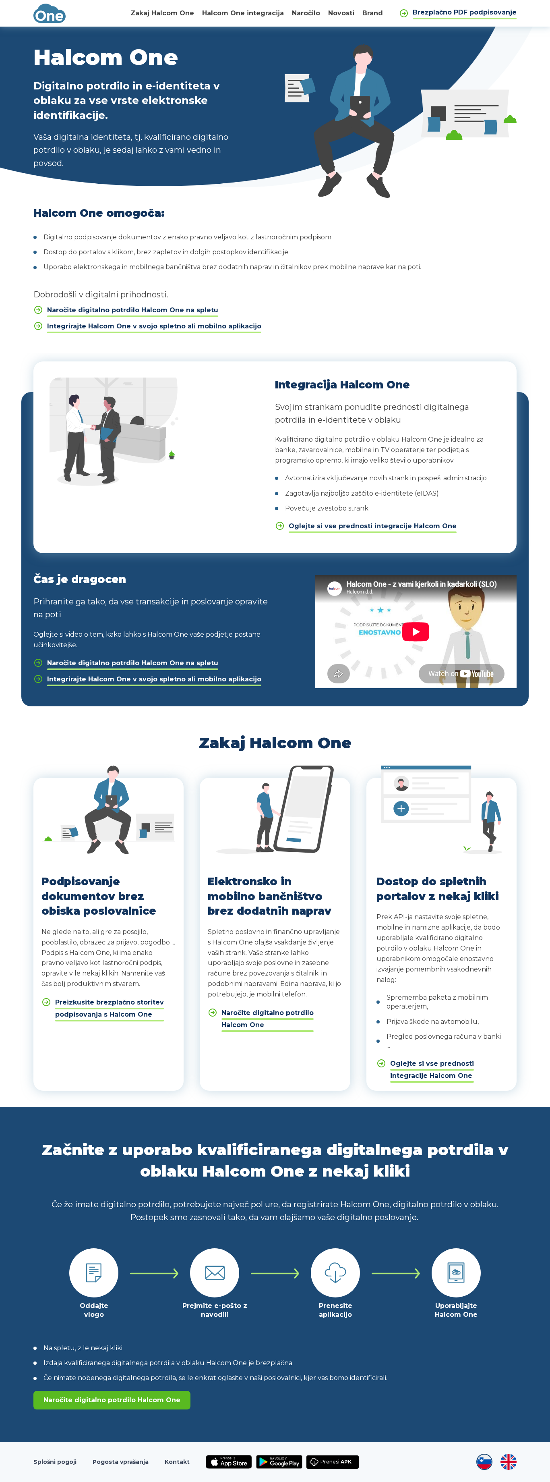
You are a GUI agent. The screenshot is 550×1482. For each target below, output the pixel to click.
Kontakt (177, 1461)
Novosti (341, 13)
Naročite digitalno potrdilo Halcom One (111, 1400)
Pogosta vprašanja (121, 1461)
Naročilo (306, 13)
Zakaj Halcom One (162, 13)
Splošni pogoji (55, 1461)
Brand (372, 13)
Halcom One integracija (243, 13)
